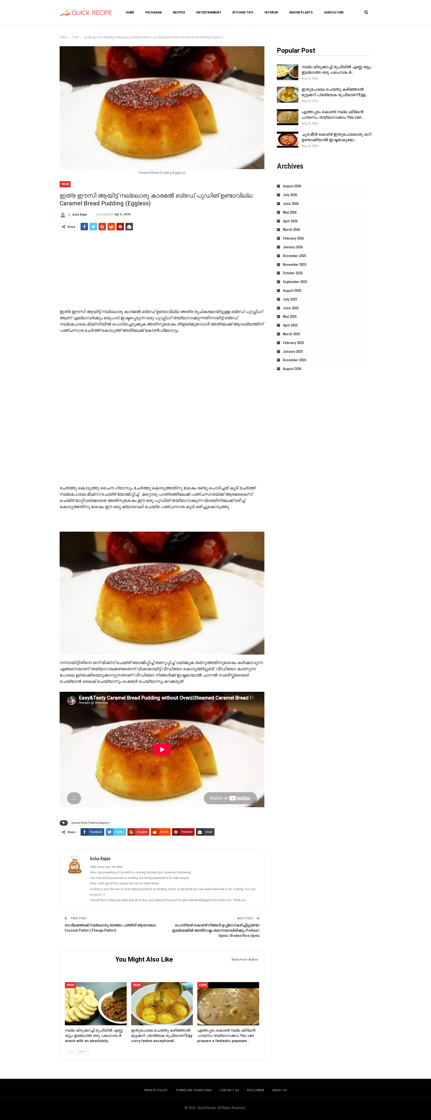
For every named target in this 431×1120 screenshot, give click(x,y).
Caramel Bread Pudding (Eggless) (90, 822)
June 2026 (291, 204)
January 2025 (293, 352)
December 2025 (294, 256)
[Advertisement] (162, 271)
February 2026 (293, 238)
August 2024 (292, 369)
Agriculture (334, 12)
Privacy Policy (156, 1090)
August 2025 (292, 291)
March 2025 (291, 334)
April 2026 (290, 221)
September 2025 (295, 282)
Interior (271, 12)
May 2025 (290, 317)
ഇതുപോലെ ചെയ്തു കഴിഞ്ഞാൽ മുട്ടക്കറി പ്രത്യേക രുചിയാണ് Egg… (335, 92)
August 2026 (292, 186)
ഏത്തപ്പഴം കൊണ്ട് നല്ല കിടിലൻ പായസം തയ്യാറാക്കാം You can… (333, 114)
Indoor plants (301, 12)
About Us (279, 1090)
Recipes (179, 12)
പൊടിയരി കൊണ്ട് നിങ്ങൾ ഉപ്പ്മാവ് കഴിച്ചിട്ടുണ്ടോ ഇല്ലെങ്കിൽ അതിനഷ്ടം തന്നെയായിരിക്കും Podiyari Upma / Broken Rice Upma (215, 930)
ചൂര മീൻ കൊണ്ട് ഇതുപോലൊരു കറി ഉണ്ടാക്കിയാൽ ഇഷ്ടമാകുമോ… (336, 137)
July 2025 (290, 299)
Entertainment (208, 12)
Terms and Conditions (194, 1090)
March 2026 (291, 230)
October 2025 (293, 273)
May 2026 (290, 212)
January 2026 (293, 247)
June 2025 (291, 308)
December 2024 (294, 360)
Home (130, 12)
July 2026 (290, 195)
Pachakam (153, 12)
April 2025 (290, 325)
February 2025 (293, 343)
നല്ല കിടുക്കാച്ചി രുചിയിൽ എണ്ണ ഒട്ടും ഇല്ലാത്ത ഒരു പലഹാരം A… (336, 69)
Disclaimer (255, 1090)
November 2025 (294, 265)
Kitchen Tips (242, 12)
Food (65, 184)
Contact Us (229, 1090)
